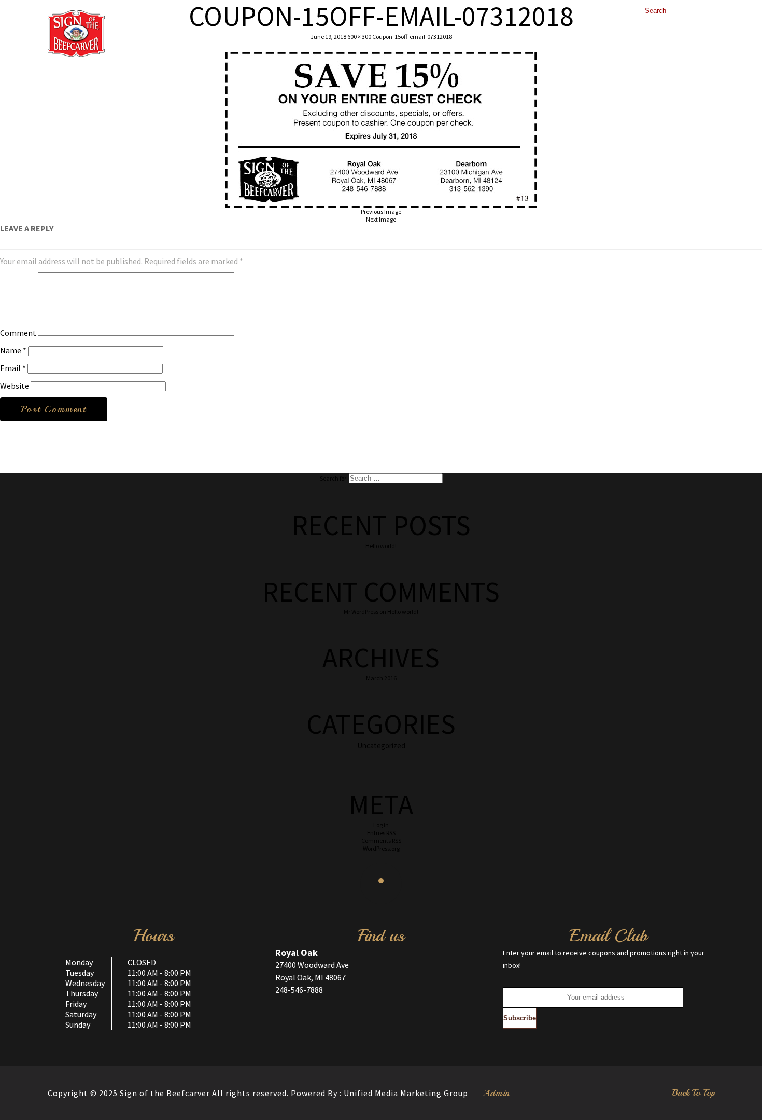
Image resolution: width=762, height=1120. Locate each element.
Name (13, 350)
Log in (381, 825)
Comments (381, 840)
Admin (496, 1093)
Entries (381, 833)
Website (14, 385)
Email (13, 368)
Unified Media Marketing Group (406, 1093)
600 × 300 (359, 36)
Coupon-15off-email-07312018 (412, 36)
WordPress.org (381, 848)
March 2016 (381, 678)
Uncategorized (381, 745)
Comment (18, 332)
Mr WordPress (361, 612)
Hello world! (381, 546)
